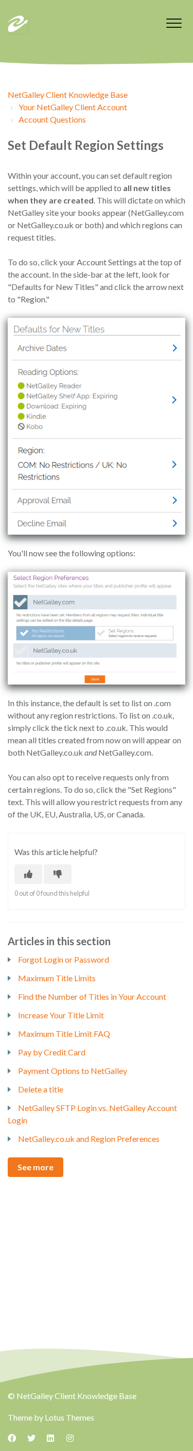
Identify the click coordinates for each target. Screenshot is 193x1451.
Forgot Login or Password (63, 959)
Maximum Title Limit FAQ (64, 1033)
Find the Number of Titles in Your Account (92, 996)
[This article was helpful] (28, 874)
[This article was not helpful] (58, 874)
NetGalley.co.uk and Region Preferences (89, 1138)
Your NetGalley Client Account (73, 107)
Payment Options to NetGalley (72, 1071)
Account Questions (52, 119)
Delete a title (40, 1089)
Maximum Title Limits (57, 978)
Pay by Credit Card (51, 1052)
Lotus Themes (69, 1417)
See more (35, 1167)
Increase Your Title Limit (61, 1015)
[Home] (18, 24)
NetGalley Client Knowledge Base (68, 94)
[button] (173, 23)
